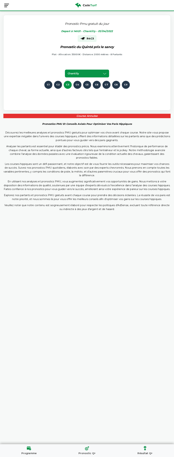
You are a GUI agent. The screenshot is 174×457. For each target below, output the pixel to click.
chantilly (73, 73)
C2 (58, 84)
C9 (125, 84)
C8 (116, 84)
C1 (48, 84)
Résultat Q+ (144, 453)
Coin (90, 5)
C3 (67, 84)
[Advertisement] (87, 96)
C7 (106, 84)
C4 (77, 84)
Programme (29, 453)
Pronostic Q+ (87, 453)
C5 (87, 84)
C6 (97, 84)
